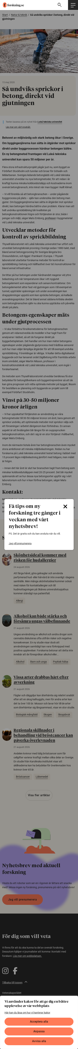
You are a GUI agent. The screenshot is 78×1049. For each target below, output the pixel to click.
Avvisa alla (39, 1041)
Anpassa (39, 1031)
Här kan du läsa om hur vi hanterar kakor (27, 1012)
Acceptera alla (39, 1021)
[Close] (65, 506)
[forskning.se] (12, 4)
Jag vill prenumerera (20, 543)
